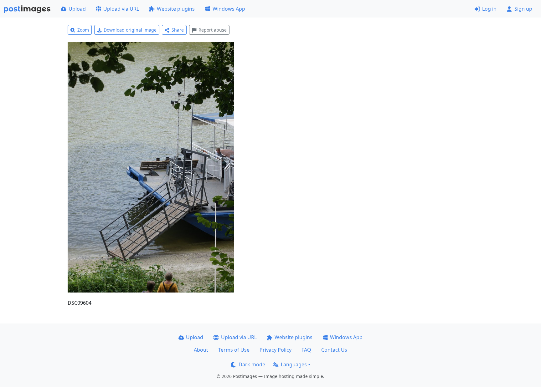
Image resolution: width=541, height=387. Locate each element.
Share (178, 30)
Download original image (130, 30)
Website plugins (176, 8)
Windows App (229, 8)
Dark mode (252, 364)
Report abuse (212, 30)
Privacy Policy (275, 349)
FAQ (306, 349)
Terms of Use (234, 349)
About (201, 349)
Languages (294, 364)
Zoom (83, 30)
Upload (77, 8)
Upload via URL (121, 8)
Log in (489, 8)
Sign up (523, 8)
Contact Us (334, 349)
